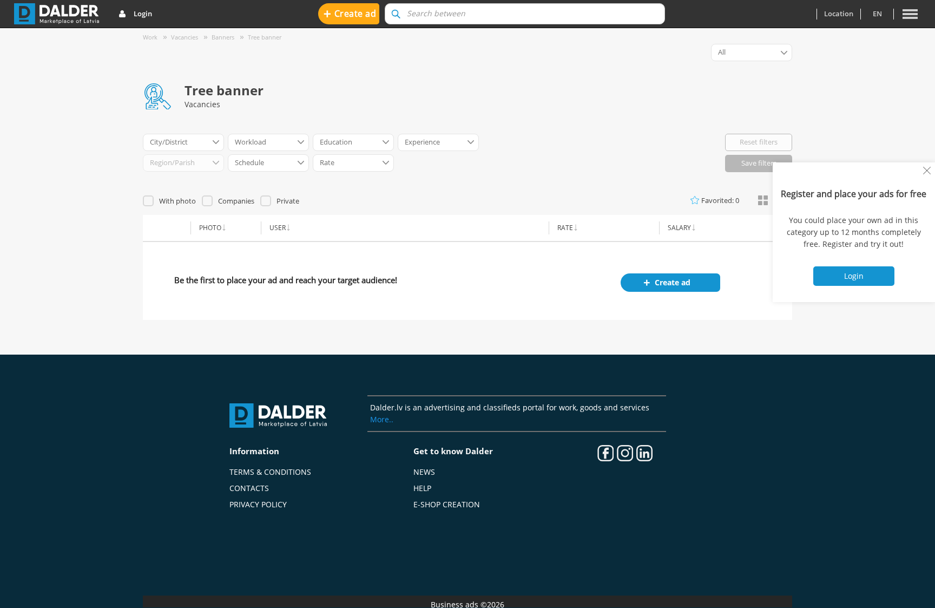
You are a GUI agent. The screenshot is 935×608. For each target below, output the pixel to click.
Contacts (249, 488)
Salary (679, 227)
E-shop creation (446, 504)
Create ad (350, 13)
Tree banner (264, 37)
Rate (565, 227)
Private (287, 201)
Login (143, 13)
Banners (223, 37)
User (277, 227)
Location (838, 13)
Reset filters (759, 142)
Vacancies (184, 37)
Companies (236, 201)
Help (422, 488)
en (877, 13)
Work (150, 37)
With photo (177, 201)
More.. (381, 419)
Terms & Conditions (270, 472)
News (424, 472)
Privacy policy (258, 504)
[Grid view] (763, 200)
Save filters (758, 163)
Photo (210, 227)
